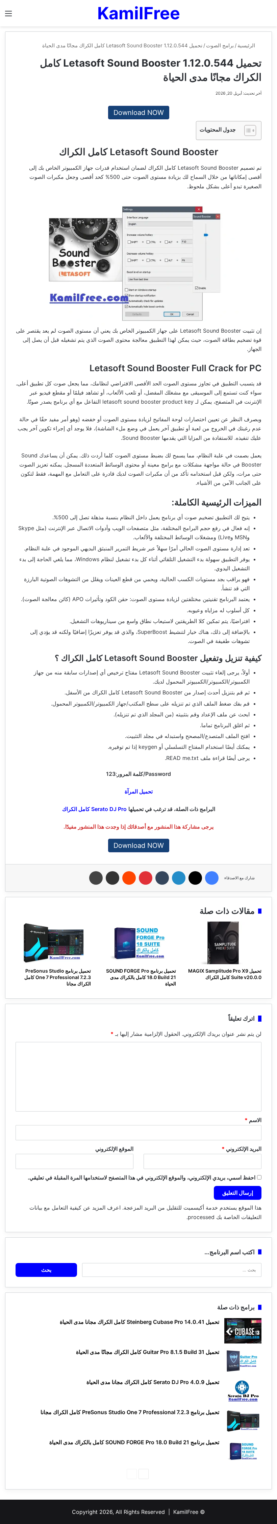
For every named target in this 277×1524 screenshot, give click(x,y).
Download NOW (139, 113)
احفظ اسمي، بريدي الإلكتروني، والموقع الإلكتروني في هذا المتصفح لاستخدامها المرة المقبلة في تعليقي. (141, 1177)
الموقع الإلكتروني (114, 1148)
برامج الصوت (220, 45)
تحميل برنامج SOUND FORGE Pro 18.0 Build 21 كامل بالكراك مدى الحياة (141, 977)
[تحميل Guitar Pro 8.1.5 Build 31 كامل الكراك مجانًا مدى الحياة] (242, 1361)
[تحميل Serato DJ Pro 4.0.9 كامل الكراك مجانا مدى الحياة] (242, 1391)
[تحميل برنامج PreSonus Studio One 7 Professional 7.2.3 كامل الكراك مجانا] (53, 943)
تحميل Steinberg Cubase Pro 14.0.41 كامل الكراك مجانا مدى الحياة (139, 1321)
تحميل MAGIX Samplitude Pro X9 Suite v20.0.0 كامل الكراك (224, 974)
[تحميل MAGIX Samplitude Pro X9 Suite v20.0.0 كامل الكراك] (223, 943)
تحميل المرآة (139, 791)
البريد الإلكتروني (241, 1148)
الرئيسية (246, 45)
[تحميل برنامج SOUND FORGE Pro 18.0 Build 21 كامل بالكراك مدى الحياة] (138, 943)
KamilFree (185, 1511)
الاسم (253, 1120)
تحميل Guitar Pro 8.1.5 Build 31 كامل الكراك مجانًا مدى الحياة (147, 1352)
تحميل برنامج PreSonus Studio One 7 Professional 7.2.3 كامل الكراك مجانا (57, 977)
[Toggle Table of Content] (246, 130)
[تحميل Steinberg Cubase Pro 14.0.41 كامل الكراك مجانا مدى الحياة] (242, 1330)
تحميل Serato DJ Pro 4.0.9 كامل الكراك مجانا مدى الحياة (152, 1382)
